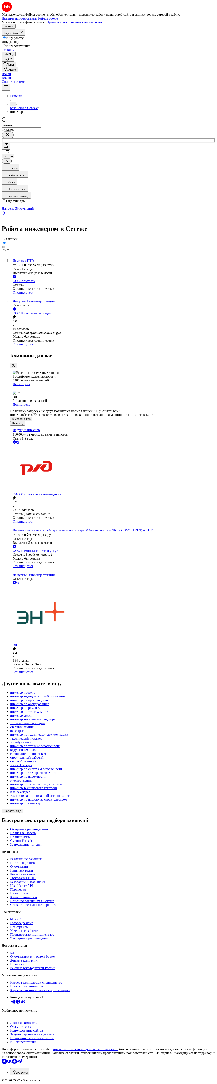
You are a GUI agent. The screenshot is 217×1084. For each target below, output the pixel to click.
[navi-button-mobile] (6, 87)
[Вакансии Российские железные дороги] (113, 468)
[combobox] (21, 125)
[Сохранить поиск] (6, 146)
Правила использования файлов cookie (74, 22)
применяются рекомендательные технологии (85, 1049)
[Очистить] (8, 134)
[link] (9, 64)
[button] (6, 74)
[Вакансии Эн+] (113, 614)
